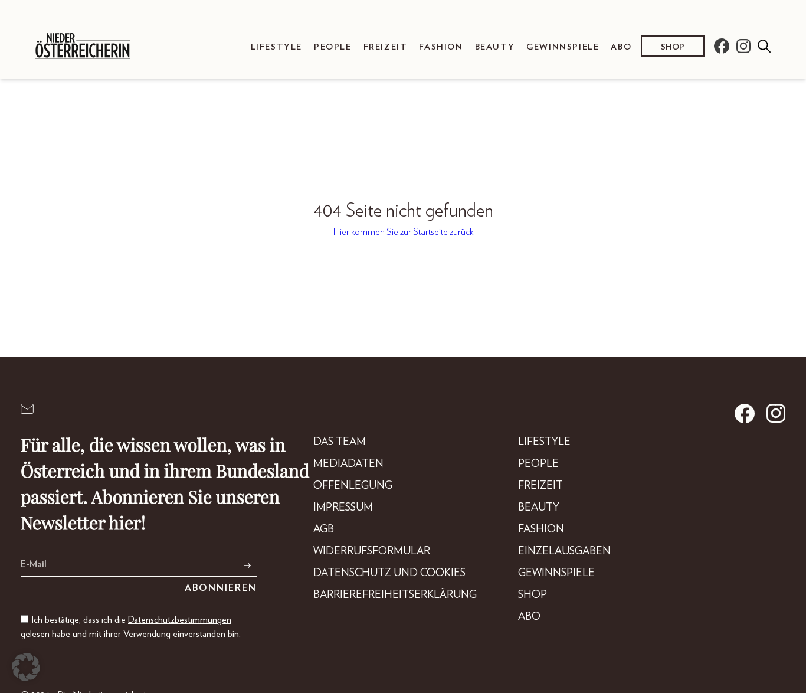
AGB (323, 529)
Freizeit (385, 47)
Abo (621, 47)
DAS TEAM (339, 442)
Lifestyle (276, 47)
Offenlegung (352, 485)
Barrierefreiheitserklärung (395, 595)
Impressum (343, 507)
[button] (26, 667)
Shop (672, 47)
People (333, 47)
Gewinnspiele (562, 47)
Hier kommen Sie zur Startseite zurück (403, 232)
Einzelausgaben (564, 551)
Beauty (495, 47)
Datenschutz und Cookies (389, 573)
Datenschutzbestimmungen (179, 620)
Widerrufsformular (371, 551)
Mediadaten (348, 464)
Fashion (441, 47)
